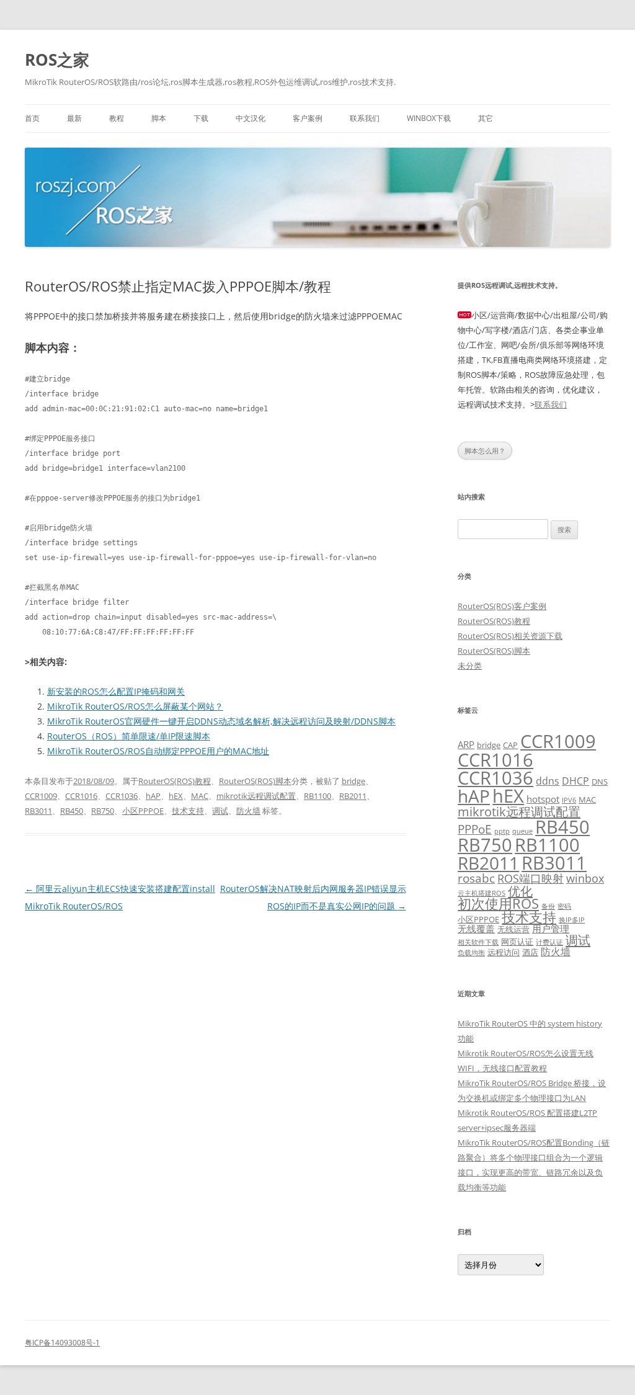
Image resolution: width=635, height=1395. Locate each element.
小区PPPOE (143, 810)
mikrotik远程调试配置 (256, 795)
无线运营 (513, 929)
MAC (199, 795)
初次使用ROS (498, 903)
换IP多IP (572, 920)
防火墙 (248, 810)
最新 (74, 118)
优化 (520, 890)
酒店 (530, 952)
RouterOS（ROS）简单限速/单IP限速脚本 (128, 736)
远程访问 (503, 952)
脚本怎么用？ (484, 450)
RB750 (102, 810)
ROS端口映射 (530, 878)
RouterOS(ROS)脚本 (255, 781)
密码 (564, 906)
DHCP (575, 781)
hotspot (542, 799)
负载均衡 (471, 952)
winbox (585, 878)
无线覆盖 (476, 928)
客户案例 (307, 118)
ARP (466, 744)
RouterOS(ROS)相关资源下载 (510, 635)
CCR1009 (41, 795)
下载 (200, 118)
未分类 (470, 665)
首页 (32, 118)
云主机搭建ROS (481, 893)
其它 (485, 118)
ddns (547, 781)
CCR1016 (81, 795)
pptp (502, 831)
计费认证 (549, 942)
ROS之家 (57, 59)
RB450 (71, 810)
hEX (176, 795)
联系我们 (365, 118)
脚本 (158, 118)
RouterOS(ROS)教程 (174, 781)
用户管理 (550, 928)
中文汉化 (250, 118)
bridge (353, 781)
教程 (116, 118)
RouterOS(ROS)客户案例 (502, 606)
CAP (510, 745)
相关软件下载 (478, 942)
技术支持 (188, 810)
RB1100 (317, 795)
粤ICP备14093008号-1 (62, 1342)
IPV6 (569, 800)
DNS (600, 781)
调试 (220, 810)
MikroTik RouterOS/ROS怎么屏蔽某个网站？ (135, 706)
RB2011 (352, 795)
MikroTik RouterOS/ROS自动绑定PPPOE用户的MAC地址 (158, 751)
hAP (153, 795)
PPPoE (475, 829)
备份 (548, 906)
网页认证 (517, 941)
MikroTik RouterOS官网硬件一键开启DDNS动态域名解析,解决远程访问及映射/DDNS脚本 (221, 721)
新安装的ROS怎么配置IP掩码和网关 (116, 691)
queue (522, 831)
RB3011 (38, 810)
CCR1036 (121, 795)
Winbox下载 (429, 118)
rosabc (476, 878)
